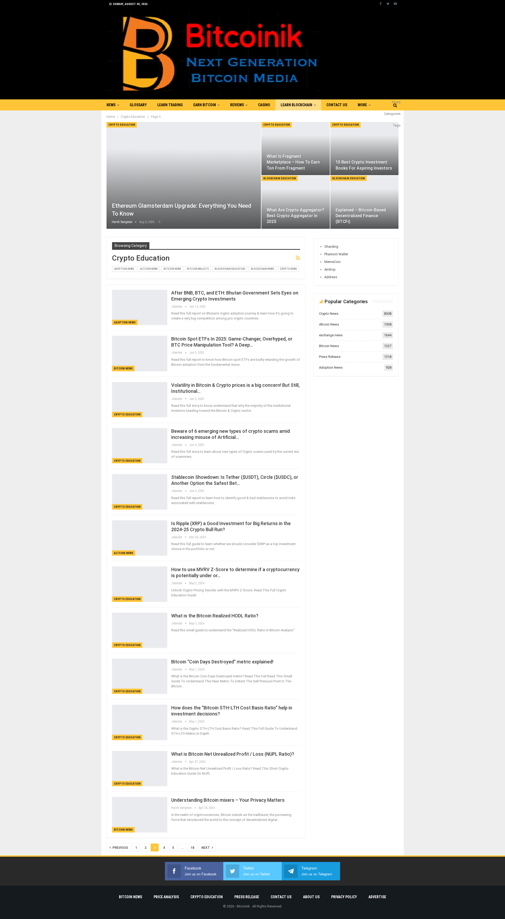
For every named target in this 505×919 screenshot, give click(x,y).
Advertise (377, 897)
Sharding (331, 246)
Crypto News (288, 268)
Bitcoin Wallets (198, 268)
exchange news (331, 335)
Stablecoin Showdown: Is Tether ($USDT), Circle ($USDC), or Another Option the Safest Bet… (234, 480)
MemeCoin (332, 262)
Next (206, 848)
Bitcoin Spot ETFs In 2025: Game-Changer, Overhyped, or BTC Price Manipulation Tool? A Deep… (231, 342)
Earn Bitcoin (204, 105)
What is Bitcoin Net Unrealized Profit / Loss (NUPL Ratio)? (233, 754)
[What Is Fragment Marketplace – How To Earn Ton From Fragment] (295, 148)
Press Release (329, 357)
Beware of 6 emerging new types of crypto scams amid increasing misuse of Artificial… (230, 434)
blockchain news (262, 268)
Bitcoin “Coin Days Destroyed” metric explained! (222, 661)
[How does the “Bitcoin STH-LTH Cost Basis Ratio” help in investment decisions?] (139, 722)
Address (330, 277)
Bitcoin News (172, 268)
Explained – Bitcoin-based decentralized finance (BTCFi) (361, 215)
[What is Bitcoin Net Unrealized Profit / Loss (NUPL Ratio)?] (139, 768)
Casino (264, 105)
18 (192, 848)
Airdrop (330, 269)
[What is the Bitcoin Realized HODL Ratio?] (139, 630)
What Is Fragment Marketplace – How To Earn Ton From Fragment (293, 162)
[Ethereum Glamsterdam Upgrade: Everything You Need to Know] (183, 175)
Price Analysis (166, 897)
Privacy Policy (344, 897)
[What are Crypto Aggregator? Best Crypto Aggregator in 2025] (295, 202)
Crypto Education (121, 124)
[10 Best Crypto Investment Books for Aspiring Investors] (364, 148)
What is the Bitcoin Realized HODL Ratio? (214, 615)
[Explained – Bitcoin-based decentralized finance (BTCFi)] (364, 202)
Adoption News (124, 268)
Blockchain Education (279, 178)
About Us (311, 897)
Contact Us (336, 105)
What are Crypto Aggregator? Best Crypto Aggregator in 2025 (295, 215)
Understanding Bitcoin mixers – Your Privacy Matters (228, 800)
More (362, 105)
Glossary (138, 105)
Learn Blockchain (296, 105)
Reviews (237, 105)
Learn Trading (170, 105)
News (111, 105)
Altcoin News (149, 268)
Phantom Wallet (336, 254)
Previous (120, 848)
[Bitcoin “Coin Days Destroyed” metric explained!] (139, 676)
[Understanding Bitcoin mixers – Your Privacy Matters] (139, 814)
